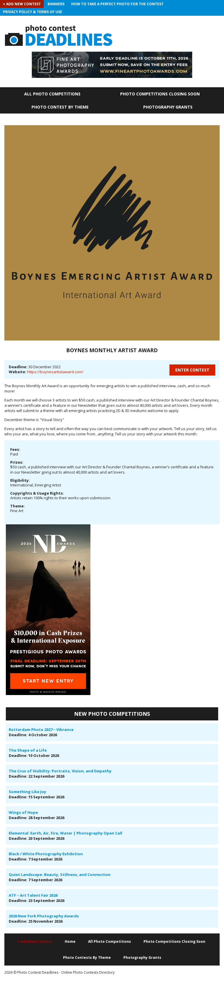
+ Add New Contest (22, 3)
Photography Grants (167, 107)
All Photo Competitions (52, 94)
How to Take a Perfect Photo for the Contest (117, 3)
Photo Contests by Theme (87, 957)
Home (70, 941)
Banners (56, 3)
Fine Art (16, 510)
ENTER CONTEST (192, 370)
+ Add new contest (34, 941)
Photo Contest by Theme (60, 107)
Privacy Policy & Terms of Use (32, 11)
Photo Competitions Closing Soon (160, 94)
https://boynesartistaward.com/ (55, 371)
